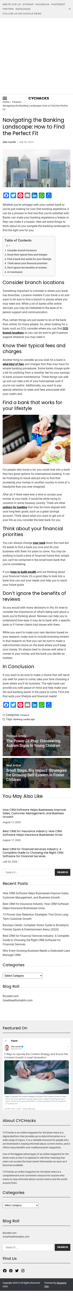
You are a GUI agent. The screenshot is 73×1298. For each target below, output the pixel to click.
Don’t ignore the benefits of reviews (27, 267)
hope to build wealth (23, 572)
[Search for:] (27, 873)
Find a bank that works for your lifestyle (29, 259)
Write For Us (12, 4)
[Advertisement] (36, 56)
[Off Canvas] (5, 98)
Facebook (42, 4)
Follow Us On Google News (22, 13)
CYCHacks (38, 98)
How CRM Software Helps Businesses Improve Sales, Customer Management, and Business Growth (34, 813)
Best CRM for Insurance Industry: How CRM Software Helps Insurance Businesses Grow (32, 833)
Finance (25, 715)
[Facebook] (5, 1271)
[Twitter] (17, 1271)
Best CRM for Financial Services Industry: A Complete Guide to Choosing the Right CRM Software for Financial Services (33, 852)
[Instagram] (23, 1271)
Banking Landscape (24, 719)
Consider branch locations (22, 250)
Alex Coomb (9, 142)
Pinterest (58, 4)
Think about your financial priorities (27, 263)
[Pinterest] (11, 1271)
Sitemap (28, 4)
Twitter (8, 9)
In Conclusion (15, 272)
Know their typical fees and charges (27, 254)
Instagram (22, 9)
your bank (39, 543)
